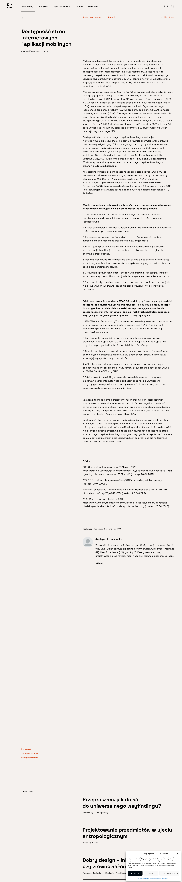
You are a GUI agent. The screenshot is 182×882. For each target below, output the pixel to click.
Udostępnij (169, 17)
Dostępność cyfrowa (29, 753)
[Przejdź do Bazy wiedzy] (23, 18)
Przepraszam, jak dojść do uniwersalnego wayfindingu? (122, 802)
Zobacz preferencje (169, 873)
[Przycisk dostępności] (166, 6)
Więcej (99, 562)
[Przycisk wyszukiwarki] (172, 6)
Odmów (151, 873)
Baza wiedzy (27, 6)
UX (119, 529)
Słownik (112, 17)
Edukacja (99, 529)
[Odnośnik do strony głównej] (9, 6)
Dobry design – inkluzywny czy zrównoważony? (116, 863)
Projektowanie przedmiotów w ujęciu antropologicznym (127, 833)
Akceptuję (135, 873)
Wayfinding (103, 812)
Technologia (110, 529)
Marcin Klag (88, 812)
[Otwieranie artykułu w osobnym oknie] (162, 18)
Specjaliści (43, 6)
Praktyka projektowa (29, 757)
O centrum (93, 6)
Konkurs (79, 6)
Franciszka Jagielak (91, 873)
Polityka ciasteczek (143, 878)
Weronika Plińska (90, 843)
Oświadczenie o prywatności (159, 878)
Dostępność (26, 749)
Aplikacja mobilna (62, 6)
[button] (178, 854)
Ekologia (110, 873)
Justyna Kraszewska (108, 539)
